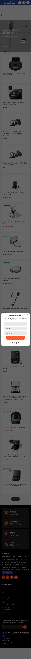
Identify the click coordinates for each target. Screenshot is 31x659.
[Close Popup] (28, 314)
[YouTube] (18, 342)
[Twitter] (12, 342)
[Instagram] (16, 342)
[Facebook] (14, 342)
